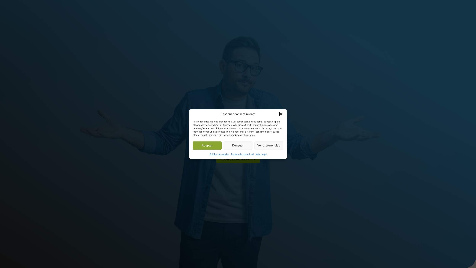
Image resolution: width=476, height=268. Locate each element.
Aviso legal (261, 154)
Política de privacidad (242, 154)
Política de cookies (219, 154)
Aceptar (207, 145)
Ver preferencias (268, 145)
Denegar (238, 145)
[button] (281, 114)
